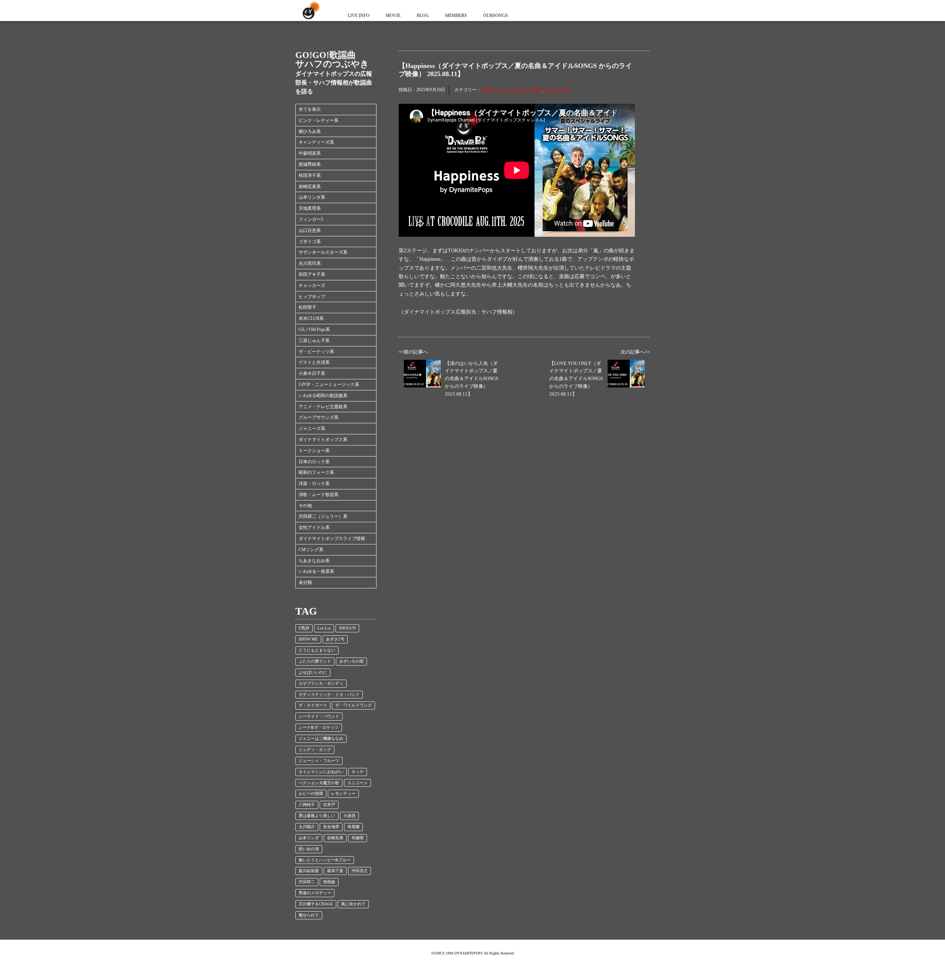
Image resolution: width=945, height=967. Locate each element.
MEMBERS (456, 15)
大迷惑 (349, 816)
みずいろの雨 (351, 661)
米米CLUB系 (311, 318)
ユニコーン (357, 783)
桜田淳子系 (310, 175)
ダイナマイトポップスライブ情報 (332, 538)
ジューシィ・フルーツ (319, 761)
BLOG (423, 15)
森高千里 (335, 871)
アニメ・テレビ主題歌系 (323, 406)
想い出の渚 (309, 849)
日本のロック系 (314, 461)
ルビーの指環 (311, 794)
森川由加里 (309, 871)
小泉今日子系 (312, 373)
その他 (305, 505)
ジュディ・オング (315, 750)
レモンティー (343, 794)
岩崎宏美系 (310, 186)
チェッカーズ (312, 285)
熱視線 (329, 882)
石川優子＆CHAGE (316, 904)
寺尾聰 (353, 827)
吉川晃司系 (310, 263)
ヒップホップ (312, 296)
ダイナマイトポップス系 (323, 439)
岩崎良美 (335, 838)
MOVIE (393, 15)
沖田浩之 (359, 871)
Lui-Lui (324, 628)
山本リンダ (309, 838)
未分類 (305, 582)
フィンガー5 (311, 219)
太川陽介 (307, 827)
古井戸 (329, 805)
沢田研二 (307, 882)
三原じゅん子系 (314, 340)
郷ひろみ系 (310, 131)
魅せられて (309, 915)
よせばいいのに (313, 672)
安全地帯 (331, 827)
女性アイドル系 (314, 527)
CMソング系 (311, 549)
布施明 (357, 838)
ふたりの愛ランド (315, 661)
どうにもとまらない (317, 650)
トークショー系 (314, 450)
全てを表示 (310, 109)
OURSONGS (495, 15)
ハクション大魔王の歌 (319, 783)
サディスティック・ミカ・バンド (329, 695)
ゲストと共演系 (314, 362)
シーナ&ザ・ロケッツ (319, 727)
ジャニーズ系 (312, 428)
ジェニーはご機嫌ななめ (321, 739)
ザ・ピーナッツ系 (316, 351)
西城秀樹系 (310, 164)
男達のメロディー (315, 893)
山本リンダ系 (312, 197)
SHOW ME (308, 639)
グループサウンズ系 (319, 417)
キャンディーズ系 (316, 142)
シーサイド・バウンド (319, 716)
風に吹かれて (353, 904)
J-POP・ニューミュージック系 (329, 384)
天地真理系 (310, 208)
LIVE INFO (359, 15)
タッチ (357, 772)
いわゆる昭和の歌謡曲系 (323, 395)
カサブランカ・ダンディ (321, 683)
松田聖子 (307, 307)
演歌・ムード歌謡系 (319, 494)
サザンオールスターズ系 (323, 252)
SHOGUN (347, 628)
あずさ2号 (335, 639)
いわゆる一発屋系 (316, 571)
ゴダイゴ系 (310, 241)
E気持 (304, 628)
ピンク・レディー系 (319, 120)
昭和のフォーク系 (316, 472)
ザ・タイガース (313, 705)
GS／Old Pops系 (314, 329)
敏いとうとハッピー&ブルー (325, 860)
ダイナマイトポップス (310, 10)
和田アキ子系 (312, 274)
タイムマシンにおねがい (321, 772)
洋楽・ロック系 (314, 483)
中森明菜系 (310, 153)
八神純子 (307, 805)
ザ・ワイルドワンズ (353, 705)
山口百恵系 (310, 230)
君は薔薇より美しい (317, 816)
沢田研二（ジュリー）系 (323, 516)
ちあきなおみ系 (314, 560)
